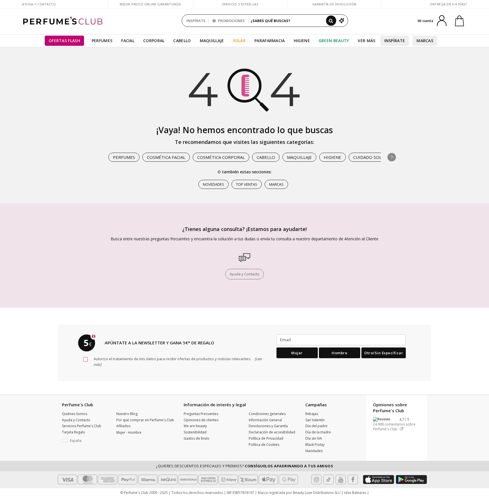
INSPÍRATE (195, 20)
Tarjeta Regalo (73, 432)
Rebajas (311, 413)
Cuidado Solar (370, 157)
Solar (239, 40)
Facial (127, 40)
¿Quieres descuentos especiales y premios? (244, 465)
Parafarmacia (269, 40)
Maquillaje (212, 40)
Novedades (213, 184)
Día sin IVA (313, 438)
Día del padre (316, 426)
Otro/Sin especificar (383, 352)
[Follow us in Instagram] (316, 479)
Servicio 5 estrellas (240, 4)
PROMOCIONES (231, 20)
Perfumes (102, 40)
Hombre (339, 352)
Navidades (314, 450)
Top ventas (246, 184)
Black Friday (315, 444)
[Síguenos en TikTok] (328, 479)
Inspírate (394, 40)
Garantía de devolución (334, 4)
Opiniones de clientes (201, 420)
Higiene (302, 40)
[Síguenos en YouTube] (341, 479)
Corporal (153, 40)
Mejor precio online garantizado (150, 4)
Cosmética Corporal (221, 157)
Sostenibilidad (195, 432)
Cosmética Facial (166, 157)
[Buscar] (331, 21)
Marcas (425, 40)
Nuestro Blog (127, 413)
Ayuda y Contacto (39, 4)
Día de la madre (318, 432)
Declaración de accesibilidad (272, 432)
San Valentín (315, 420)
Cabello (182, 40)
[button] (391, 157)
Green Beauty (334, 40)
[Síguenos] (353, 479)
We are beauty (195, 426)
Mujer (297, 352)
